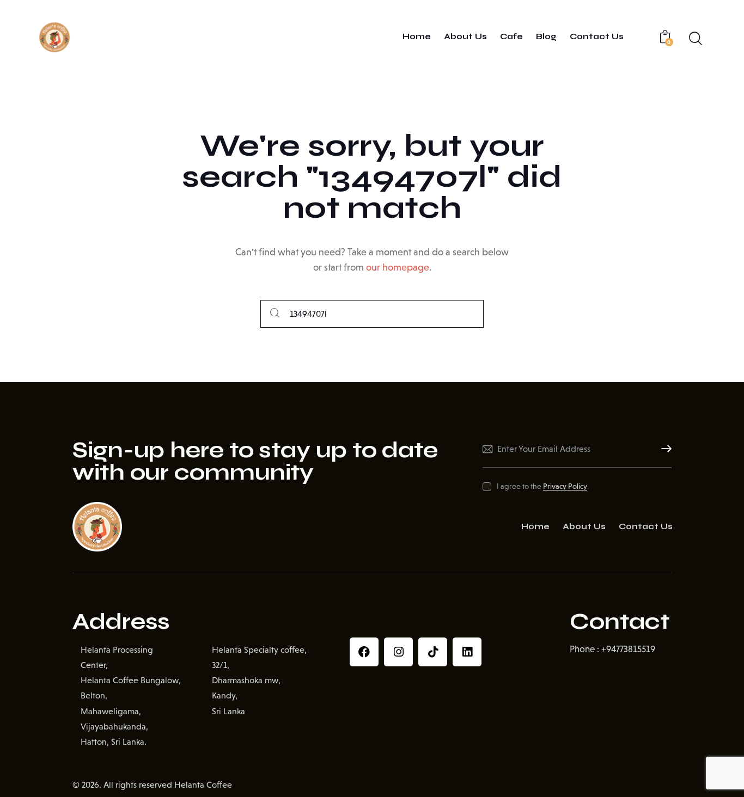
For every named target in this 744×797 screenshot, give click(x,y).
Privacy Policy (565, 486)
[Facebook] (364, 651)
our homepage (397, 267)
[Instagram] (398, 651)
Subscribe (663, 449)
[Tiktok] (432, 651)
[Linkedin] (467, 651)
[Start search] (274, 314)
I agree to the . (542, 486)
